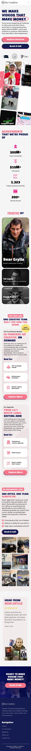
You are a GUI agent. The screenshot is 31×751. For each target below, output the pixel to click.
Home (4, 726)
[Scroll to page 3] (17, 659)
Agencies (5, 732)
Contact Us (6, 738)
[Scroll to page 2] (15, 659)
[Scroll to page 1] (14, 659)
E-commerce (6, 729)
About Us (5, 735)
